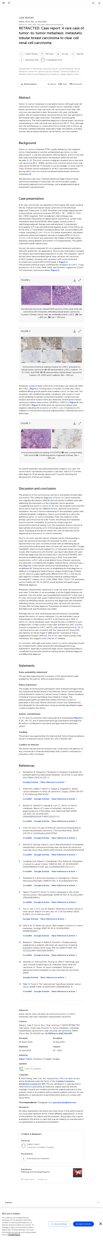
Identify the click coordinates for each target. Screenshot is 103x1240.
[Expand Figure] (79, 280)
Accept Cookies (83, 1224)
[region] (51, 1224)
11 (82, 627)
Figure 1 (63, 262)
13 (49, 636)
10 (79, 627)
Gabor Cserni (25, 1059)
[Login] (99, 3)
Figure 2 (55, 270)
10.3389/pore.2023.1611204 (58, 1033)
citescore (42, 1179)
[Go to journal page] (77, 1172)
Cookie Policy (14, 1235)
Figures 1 (78, 718)
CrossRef (27, 799)
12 (46, 636)
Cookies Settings (59, 1224)
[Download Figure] (74, 280)
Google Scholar (30, 782)
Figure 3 (36, 405)
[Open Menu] (3, 3)
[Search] (93, 3)
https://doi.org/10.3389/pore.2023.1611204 (48, 25)
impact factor (28, 1179)
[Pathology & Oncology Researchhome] (22, 3)
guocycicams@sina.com (64, 1102)
